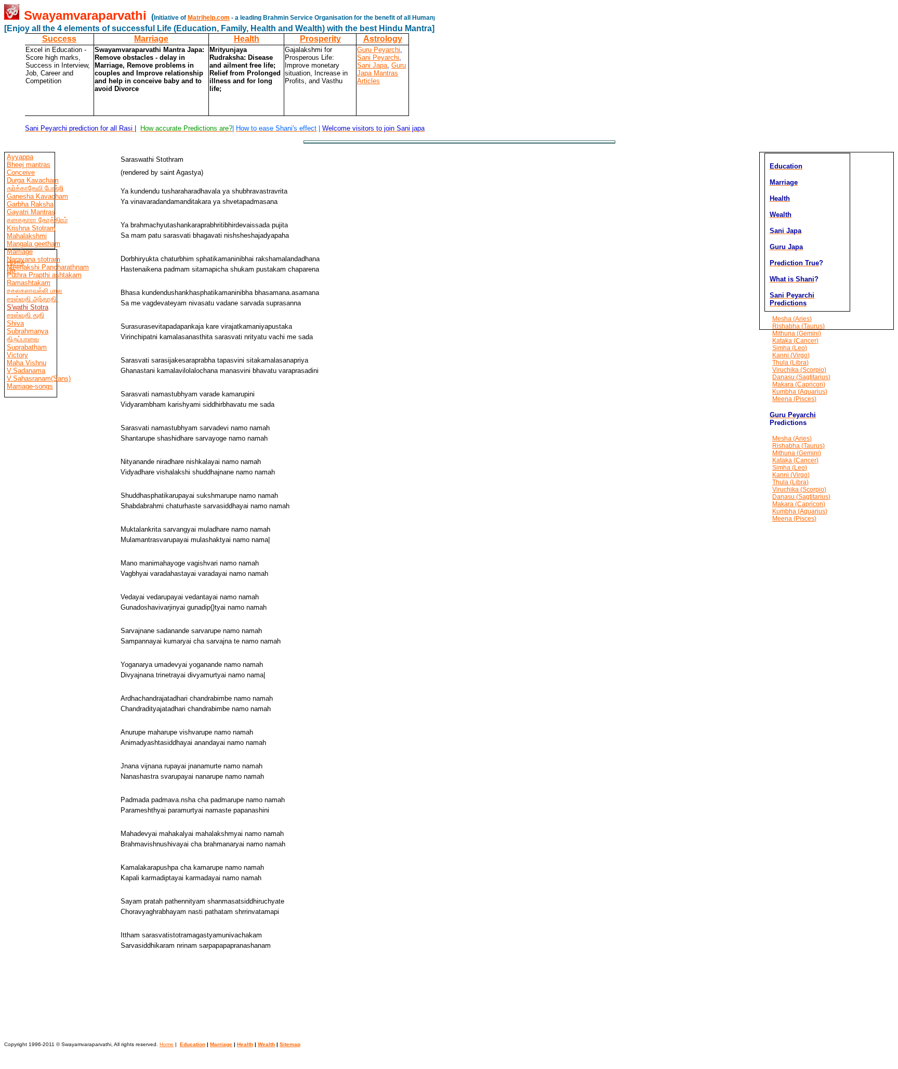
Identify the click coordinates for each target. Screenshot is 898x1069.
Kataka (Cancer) (795, 340)
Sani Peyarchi (378, 57)
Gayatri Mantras (31, 212)
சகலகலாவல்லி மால (34, 290)
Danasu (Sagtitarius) (801, 377)
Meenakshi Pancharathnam (48, 267)
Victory (17, 355)
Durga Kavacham (33, 180)
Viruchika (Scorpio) (799, 369)
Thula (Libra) (790, 362)
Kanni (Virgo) (791, 355)
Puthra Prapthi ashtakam (44, 275)
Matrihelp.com (209, 17)
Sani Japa (372, 65)
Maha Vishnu (26, 363)
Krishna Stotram (31, 228)
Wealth (266, 1044)
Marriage (151, 38)
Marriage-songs (30, 386)
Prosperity (320, 38)
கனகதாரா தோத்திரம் (37, 220)
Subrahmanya (27, 331)
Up (11, 270)
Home (15, 262)
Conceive (21, 172)
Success (59, 38)
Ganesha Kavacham (37, 196)
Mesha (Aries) (792, 319)
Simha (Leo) (789, 348)
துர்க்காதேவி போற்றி (35, 188)
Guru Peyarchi (378, 50)
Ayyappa (20, 157)
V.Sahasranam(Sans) (39, 378)
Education (192, 1044)
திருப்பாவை (23, 339)
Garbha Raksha (30, 204)
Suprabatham (27, 347)
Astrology (382, 38)
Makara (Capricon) (798, 384)
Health (246, 38)
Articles (368, 81)
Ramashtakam (28, 283)
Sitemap (290, 1044)
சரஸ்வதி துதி (25, 315)
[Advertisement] (35, 668)
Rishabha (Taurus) (798, 326)
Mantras (385, 73)
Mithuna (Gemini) (796, 333)
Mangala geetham (33, 244)
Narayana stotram (33, 259)
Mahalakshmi (27, 236)
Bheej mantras (28, 165)
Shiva (15, 323)
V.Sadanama (26, 371)
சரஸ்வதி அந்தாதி (32, 299)
